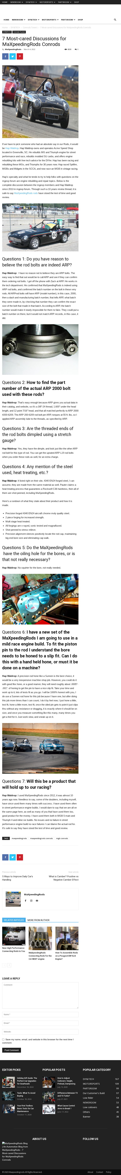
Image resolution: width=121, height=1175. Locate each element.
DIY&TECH (30, 2)
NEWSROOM (15, 2)
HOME (4, 2)
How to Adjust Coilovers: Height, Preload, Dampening (66, 1081)
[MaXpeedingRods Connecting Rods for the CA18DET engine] (40, 938)
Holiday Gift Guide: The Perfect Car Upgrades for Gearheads (27, 1081)
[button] (115, 19)
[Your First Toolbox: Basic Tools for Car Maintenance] (8, 1108)
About (90, 1172)
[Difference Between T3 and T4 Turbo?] (49, 1097)
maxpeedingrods (19, 838)
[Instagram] (32, 901)
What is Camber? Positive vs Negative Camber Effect (63, 878)
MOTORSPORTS (46, 2)
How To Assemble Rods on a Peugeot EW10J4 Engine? (66, 956)
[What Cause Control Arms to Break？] (49, 1109)
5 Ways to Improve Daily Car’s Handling (17, 878)
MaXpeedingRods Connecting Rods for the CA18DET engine (40, 956)
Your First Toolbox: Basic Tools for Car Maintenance (25, 1108)
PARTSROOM (63, 2)
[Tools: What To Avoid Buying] (8, 1096)
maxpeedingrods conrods (41, 838)
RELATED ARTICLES (14, 920)
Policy (108, 1172)
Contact (99, 1172)
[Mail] (38, 901)
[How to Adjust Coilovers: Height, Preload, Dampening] (49, 1082)
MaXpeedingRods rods (26, 193)
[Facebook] (26, 901)
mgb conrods (62, 838)
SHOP (76, 2)
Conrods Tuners (30, 27)
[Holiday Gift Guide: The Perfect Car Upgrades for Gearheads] (8, 1082)
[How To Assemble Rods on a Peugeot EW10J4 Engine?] (66, 938)
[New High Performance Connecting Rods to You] (13, 936)
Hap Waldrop (12, 148)
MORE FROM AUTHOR (38, 920)
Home (5, 27)
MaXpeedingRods (13, 49)
